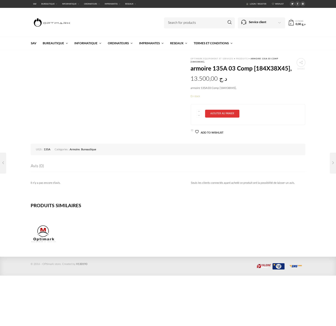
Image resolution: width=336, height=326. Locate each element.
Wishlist (279, 4)
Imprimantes (111, 4)
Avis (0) (37, 166)
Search (229, 22)
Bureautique (48, 4)
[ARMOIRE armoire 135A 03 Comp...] (333, 163)
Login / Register (258, 4)
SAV (34, 4)
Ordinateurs (90, 4)
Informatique (69, 4)
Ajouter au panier (222, 113)
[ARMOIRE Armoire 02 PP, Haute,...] (3, 163)
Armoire (75, 149)
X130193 (81, 264)
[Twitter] (292, 3)
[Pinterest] (302, 3)
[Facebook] (297, 3)
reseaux (129, 4)
